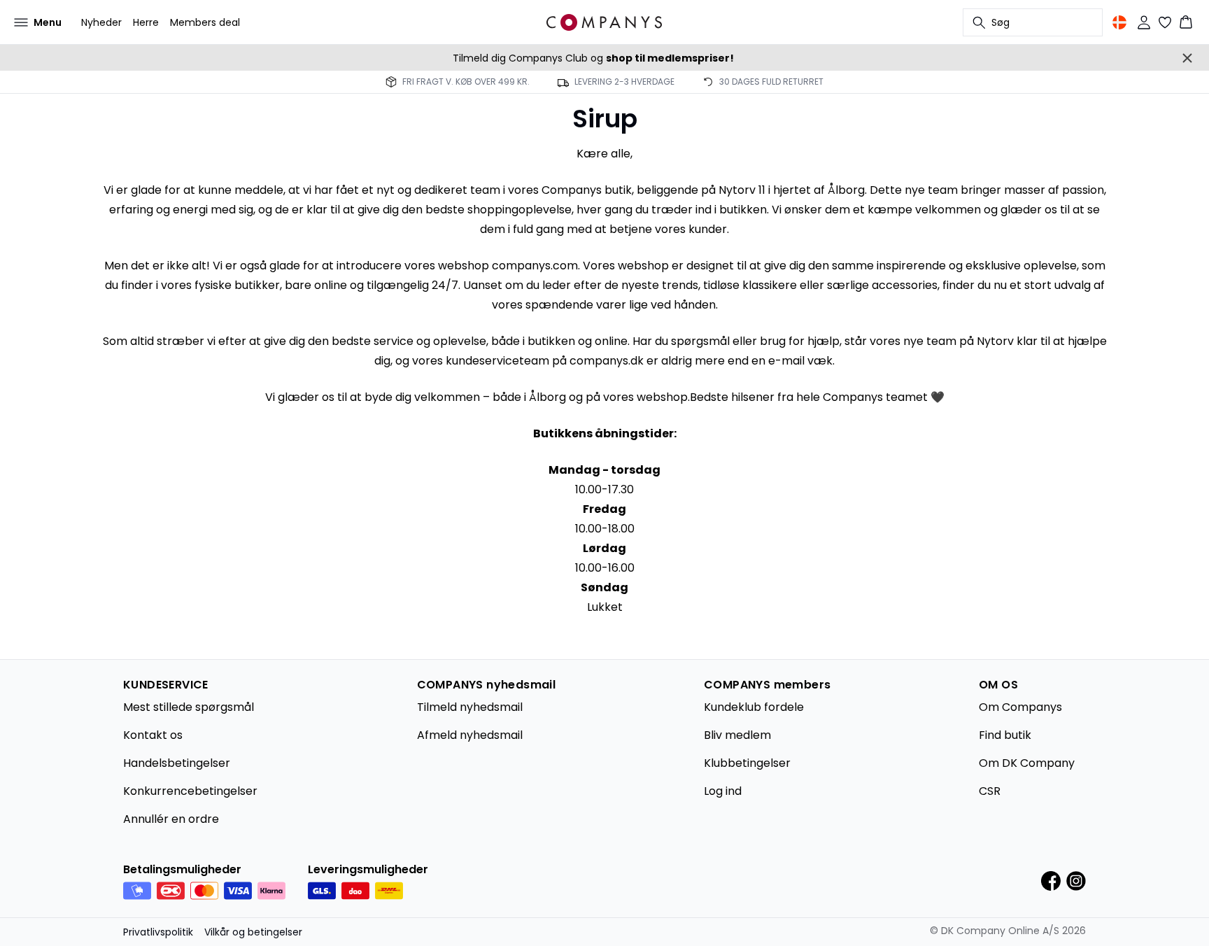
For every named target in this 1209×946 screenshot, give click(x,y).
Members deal (205, 22)
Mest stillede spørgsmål (188, 707)
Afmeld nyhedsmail (470, 735)
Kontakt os (153, 735)
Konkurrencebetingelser (190, 791)
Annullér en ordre (171, 819)
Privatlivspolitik (158, 932)
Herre (146, 22)
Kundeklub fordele (754, 707)
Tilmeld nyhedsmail (470, 707)
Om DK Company (1027, 763)
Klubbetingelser (747, 763)
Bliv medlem (737, 735)
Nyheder (101, 22)
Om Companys (1020, 707)
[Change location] (1119, 22)
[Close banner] (1187, 58)
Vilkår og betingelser (253, 932)
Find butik (1005, 735)
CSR (990, 791)
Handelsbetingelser (176, 763)
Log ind (723, 791)
